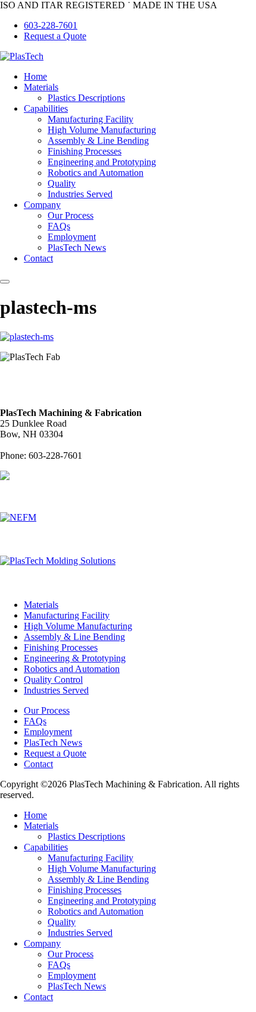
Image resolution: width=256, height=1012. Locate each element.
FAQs (59, 226)
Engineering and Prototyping (102, 162)
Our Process (70, 215)
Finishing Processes (84, 151)
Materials (41, 87)
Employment (72, 237)
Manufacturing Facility (90, 119)
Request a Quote (55, 36)
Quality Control (53, 679)
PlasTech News (77, 247)
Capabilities (46, 108)
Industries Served (80, 194)
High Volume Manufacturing (102, 130)
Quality (62, 183)
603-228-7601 (50, 25)
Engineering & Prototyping (75, 658)
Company (42, 205)
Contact (38, 258)
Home (35, 76)
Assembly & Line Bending (98, 140)
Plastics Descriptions (86, 98)
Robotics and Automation (95, 173)
